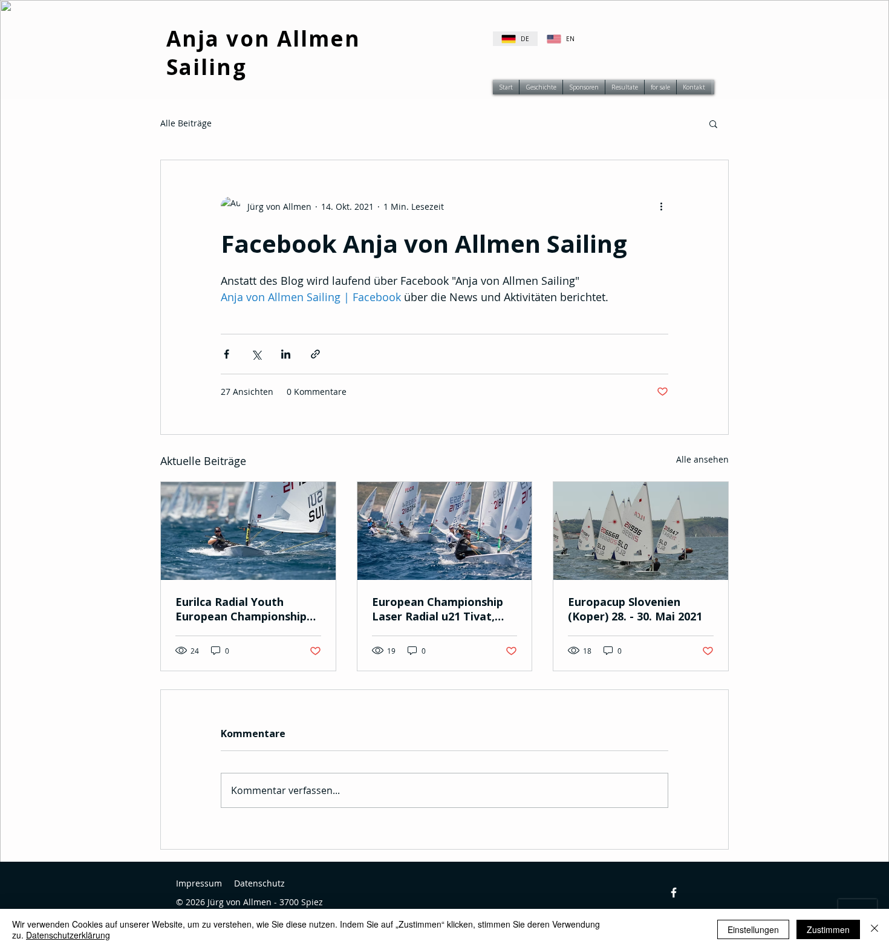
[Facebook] (673, 892)
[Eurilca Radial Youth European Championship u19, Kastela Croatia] (248, 531)
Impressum (199, 883)
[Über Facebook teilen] (226, 354)
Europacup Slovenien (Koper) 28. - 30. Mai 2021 (635, 608)
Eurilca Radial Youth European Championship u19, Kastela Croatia (241, 608)
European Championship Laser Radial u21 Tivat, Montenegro (437, 608)
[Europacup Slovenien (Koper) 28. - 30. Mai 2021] (640, 531)
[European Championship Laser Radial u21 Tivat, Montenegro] (444, 531)
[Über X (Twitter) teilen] (256, 354)
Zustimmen (828, 929)
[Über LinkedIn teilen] (285, 354)
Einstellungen (753, 929)
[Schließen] (874, 929)
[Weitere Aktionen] (661, 206)
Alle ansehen (702, 459)
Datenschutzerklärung (68, 935)
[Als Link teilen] (315, 354)
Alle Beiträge (186, 123)
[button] (713, 123)
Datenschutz (259, 883)
